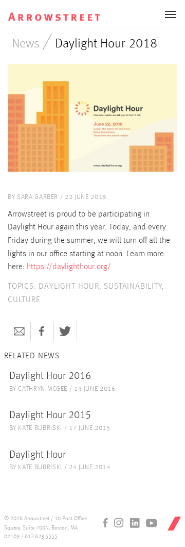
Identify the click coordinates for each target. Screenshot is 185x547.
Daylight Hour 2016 (50, 376)
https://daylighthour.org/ (70, 267)
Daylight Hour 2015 (50, 415)
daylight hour (69, 287)
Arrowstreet (54, 11)
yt (151, 522)
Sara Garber (37, 197)
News (26, 44)
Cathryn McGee (42, 389)
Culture (24, 300)
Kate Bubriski (40, 428)
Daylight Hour (37, 455)
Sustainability (132, 287)
